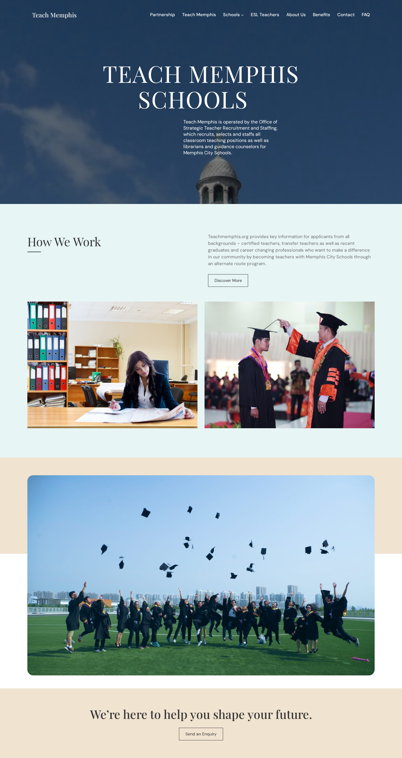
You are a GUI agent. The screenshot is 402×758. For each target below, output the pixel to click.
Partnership (162, 15)
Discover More (228, 280)
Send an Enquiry (201, 734)
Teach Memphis (54, 15)
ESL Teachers (265, 15)
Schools (231, 15)
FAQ (366, 15)
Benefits (321, 15)
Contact (346, 15)
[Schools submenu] (242, 14)
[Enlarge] (190, 309)
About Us (296, 15)
